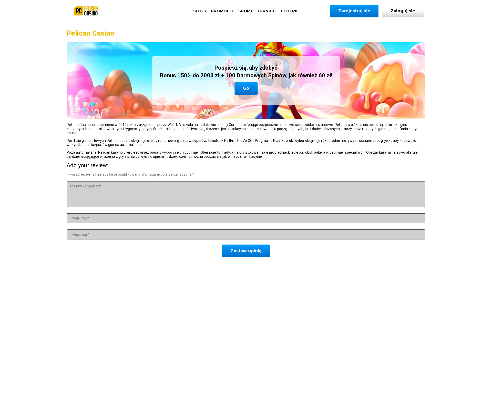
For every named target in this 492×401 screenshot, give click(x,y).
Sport (245, 10)
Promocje (222, 10)
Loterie (290, 10)
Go (246, 88)
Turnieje (267, 10)
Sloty (200, 10)
